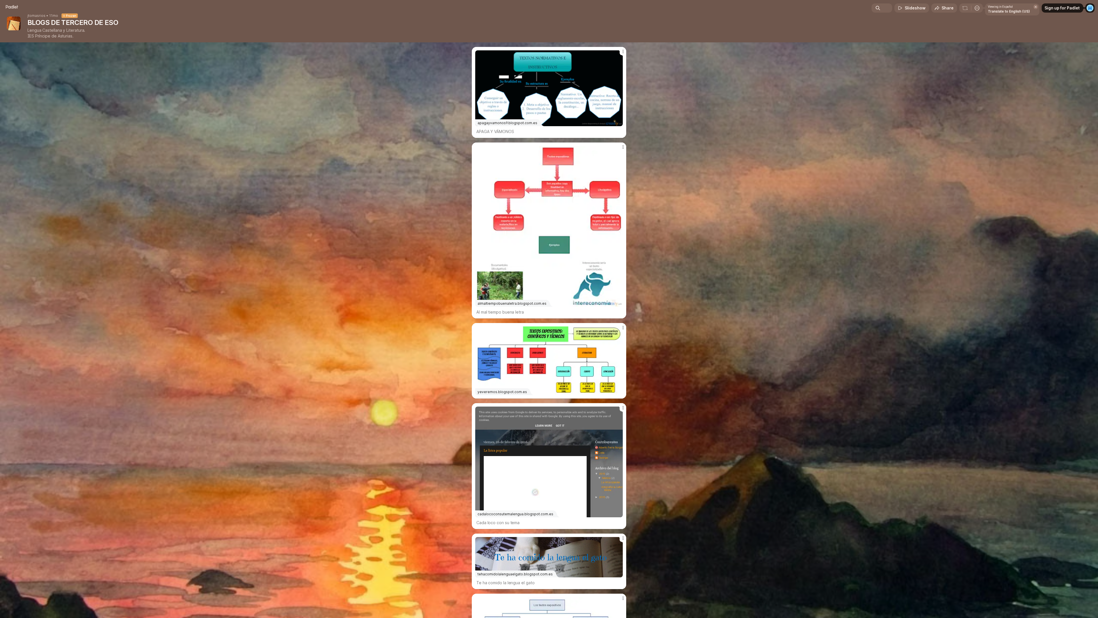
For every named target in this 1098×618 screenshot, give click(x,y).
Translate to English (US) (1009, 11)
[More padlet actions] (977, 8)
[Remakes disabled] (965, 8)
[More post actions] (623, 51)
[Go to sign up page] (1090, 8)
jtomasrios (36, 16)
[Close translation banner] (1035, 7)
